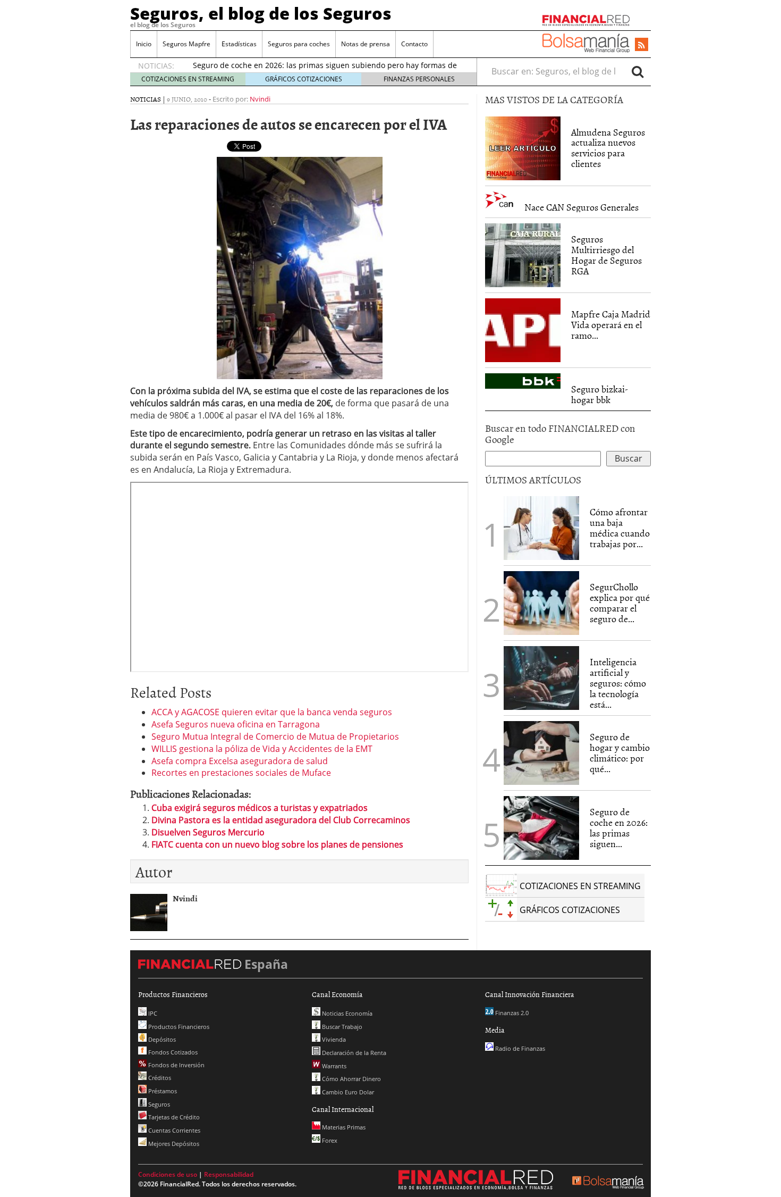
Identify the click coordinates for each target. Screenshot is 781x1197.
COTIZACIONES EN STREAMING (187, 78)
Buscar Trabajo (341, 1027)
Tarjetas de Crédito (173, 1117)
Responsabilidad (228, 1174)
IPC (152, 1013)
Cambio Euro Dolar (347, 1092)
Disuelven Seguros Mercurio (208, 832)
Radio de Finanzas (519, 1048)
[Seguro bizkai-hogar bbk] (523, 381)
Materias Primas (343, 1127)
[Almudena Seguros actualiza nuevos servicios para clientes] (523, 147)
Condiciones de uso (167, 1174)
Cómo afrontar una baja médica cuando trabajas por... (620, 527)
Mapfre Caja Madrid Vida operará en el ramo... (610, 324)
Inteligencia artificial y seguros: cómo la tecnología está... (618, 683)
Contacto (414, 43)
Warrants (333, 1066)
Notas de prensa (365, 43)
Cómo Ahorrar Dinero (350, 1079)
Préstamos (162, 1091)
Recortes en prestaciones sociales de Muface (241, 773)
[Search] (637, 71)
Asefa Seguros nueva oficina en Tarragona (235, 724)
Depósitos (161, 1039)
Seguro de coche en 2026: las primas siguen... (619, 827)
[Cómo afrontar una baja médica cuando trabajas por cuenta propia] (541, 528)
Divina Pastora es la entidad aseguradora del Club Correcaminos (280, 820)
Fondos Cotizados (172, 1052)
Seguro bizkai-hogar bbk (599, 394)
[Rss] (641, 45)
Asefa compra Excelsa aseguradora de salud (239, 761)
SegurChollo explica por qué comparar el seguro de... (620, 602)
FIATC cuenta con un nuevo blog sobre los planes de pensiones (277, 844)
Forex (328, 1140)
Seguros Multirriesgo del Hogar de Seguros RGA (606, 255)
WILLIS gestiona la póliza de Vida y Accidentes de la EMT (261, 749)
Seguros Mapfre (186, 43)
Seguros (158, 1104)
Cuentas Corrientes (173, 1130)
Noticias (145, 99)
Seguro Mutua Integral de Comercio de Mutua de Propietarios (275, 736)
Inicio (143, 43)
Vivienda (333, 1039)
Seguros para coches (299, 43)
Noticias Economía (346, 1013)
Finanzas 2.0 (511, 1013)
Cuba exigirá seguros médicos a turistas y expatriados (259, 808)
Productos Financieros (178, 1027)
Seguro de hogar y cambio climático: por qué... (620, 752)
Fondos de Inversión (176, 1065)
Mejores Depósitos (173, 1144)
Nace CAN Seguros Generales (581, 207)
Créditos (159, 1078)
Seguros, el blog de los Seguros (261, 13)
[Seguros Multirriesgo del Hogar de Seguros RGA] (523, 255)
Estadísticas (239, 43)
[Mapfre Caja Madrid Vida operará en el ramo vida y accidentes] (523, 330)
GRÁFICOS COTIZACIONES (303, 78)
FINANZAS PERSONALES (419, 78)
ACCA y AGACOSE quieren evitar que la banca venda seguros (271, 712)
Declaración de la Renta (353, 1053)
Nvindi (260, 99)
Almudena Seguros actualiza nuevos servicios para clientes (608, 148)
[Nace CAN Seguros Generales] (499, 200)
